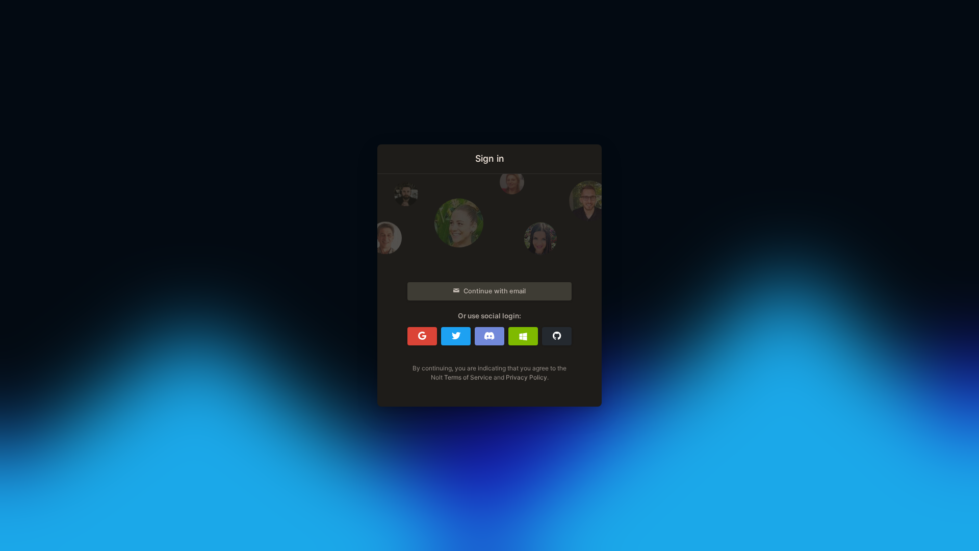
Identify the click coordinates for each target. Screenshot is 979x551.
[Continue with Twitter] (456, 336)
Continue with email (494, 291)
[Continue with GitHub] (557, 336)
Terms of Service (468, 377)
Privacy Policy (526, 377)
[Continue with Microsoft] (523, 336)
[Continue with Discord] (489, 336)
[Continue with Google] (422, 336)
